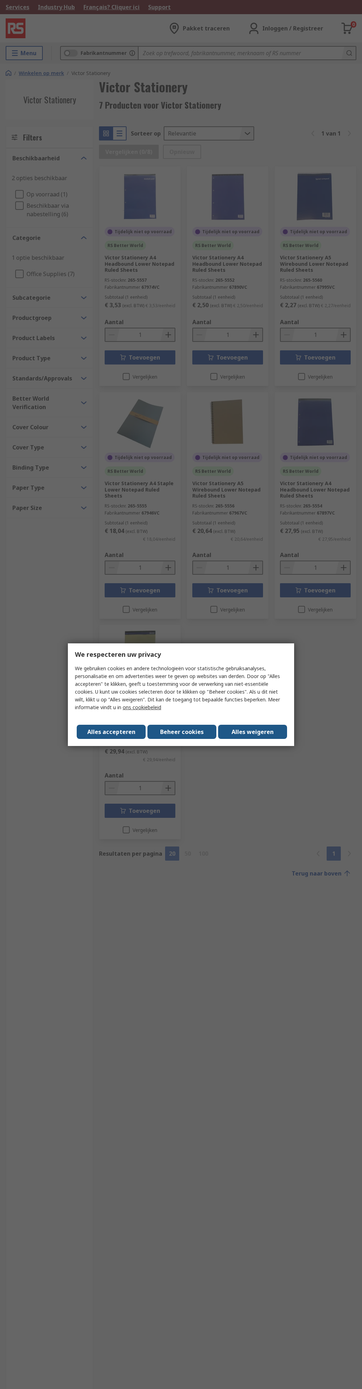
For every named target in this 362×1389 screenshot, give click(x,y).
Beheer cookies (182, 732)
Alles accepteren (111, 732)
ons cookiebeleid (142, 707)
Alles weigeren (253, 732)
